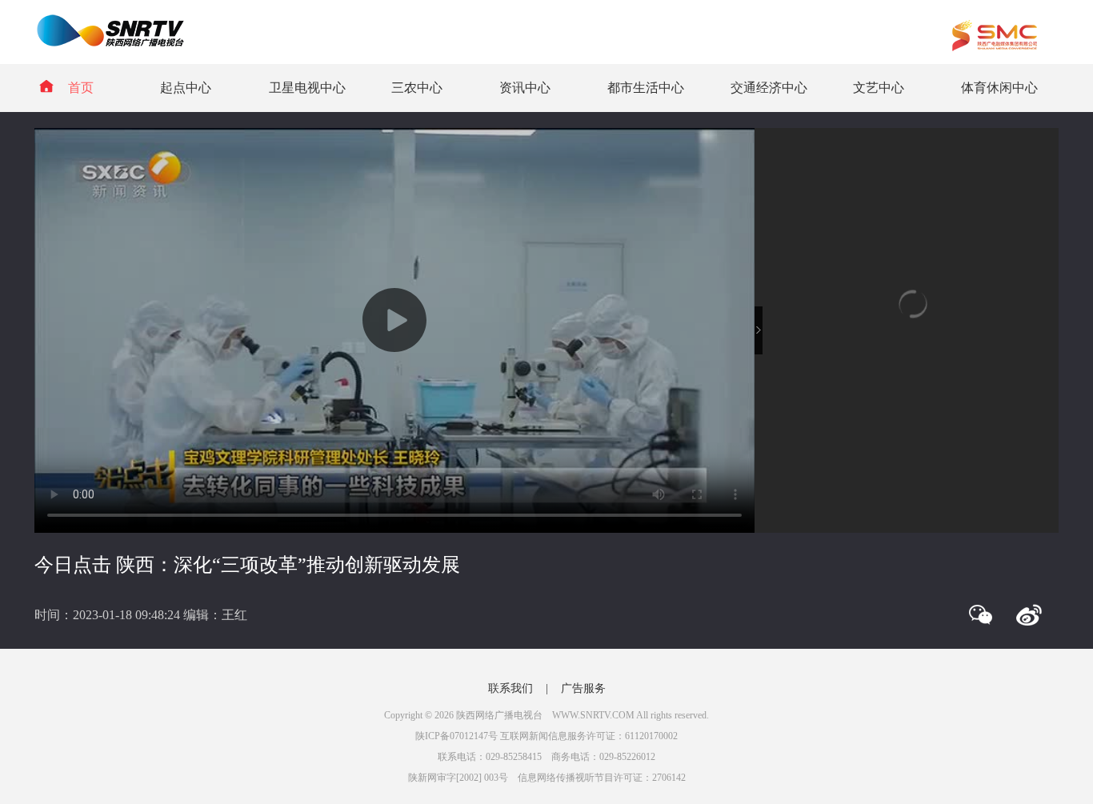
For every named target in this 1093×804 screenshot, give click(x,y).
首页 (81, 87)
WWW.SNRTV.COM (593, 715)
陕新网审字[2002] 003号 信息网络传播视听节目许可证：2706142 (547, 777)
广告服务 (583, 688)
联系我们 (510, 688)
